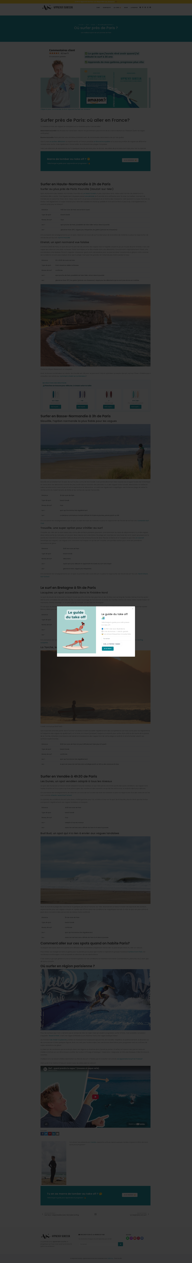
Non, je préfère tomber (111, 644)
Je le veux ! (108, 648)
